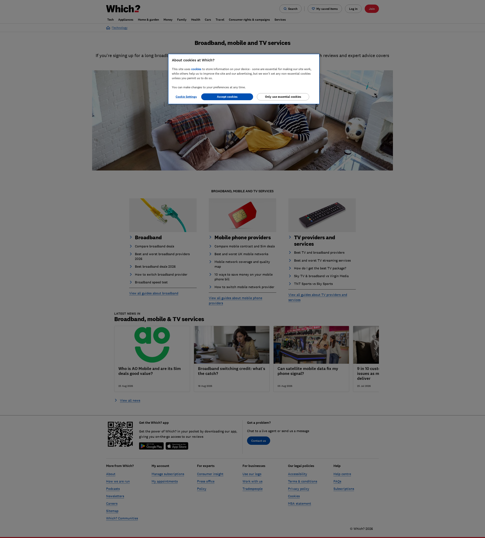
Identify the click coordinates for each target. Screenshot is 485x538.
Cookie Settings (186, 97)
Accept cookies (227, 97)
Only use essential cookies (283, 97)
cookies (196, 69)
